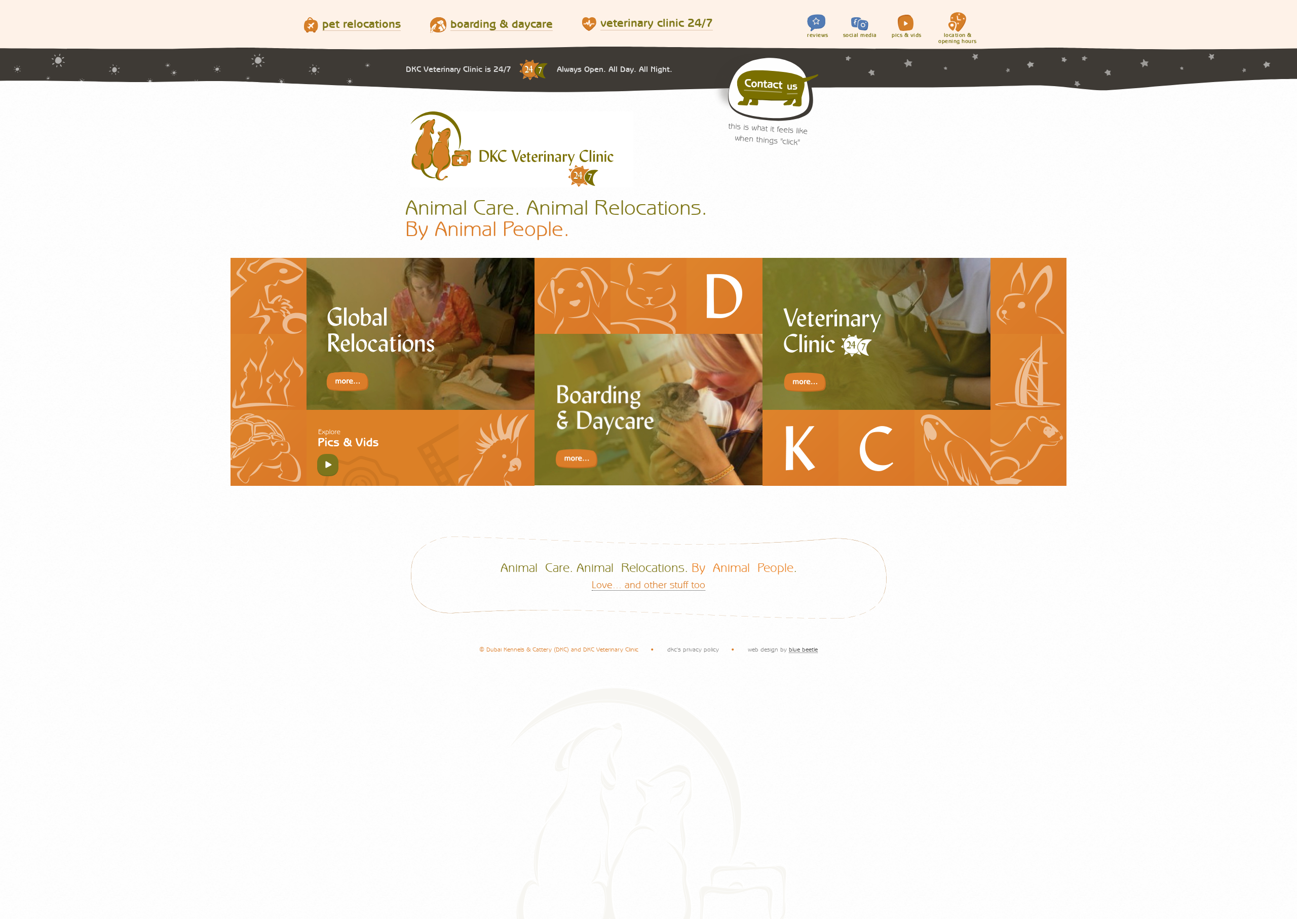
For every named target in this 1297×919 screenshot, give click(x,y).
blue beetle (803, 649)
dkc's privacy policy (693, 649)
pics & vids (907, 35)
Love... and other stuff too (648, 585)
